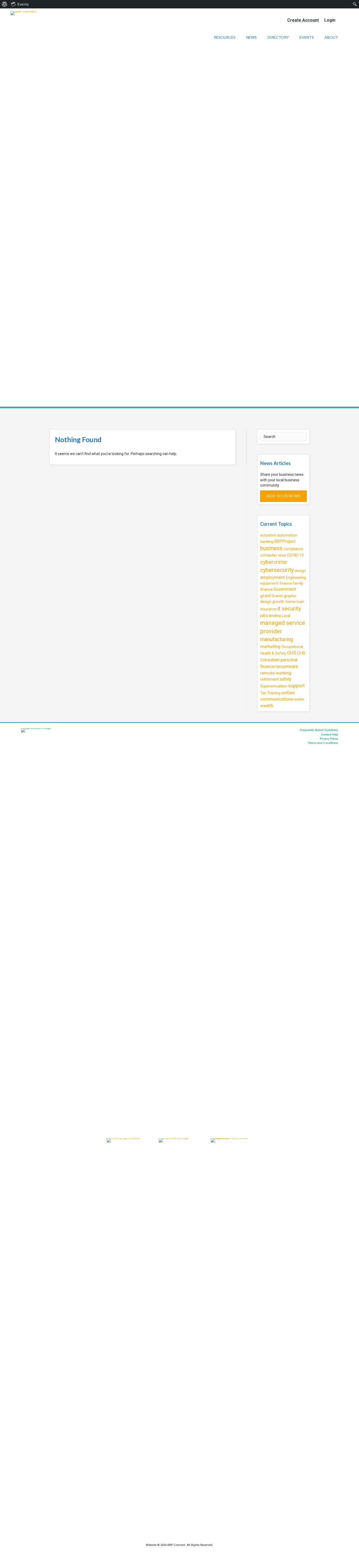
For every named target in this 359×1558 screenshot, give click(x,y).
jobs (264, 615)
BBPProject (284, 541)
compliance (293, 548)
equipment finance (276, 583)
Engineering (296, 577)
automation (287, 535)
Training (273, 693)
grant (265, 595)
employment (272, 577)
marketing (270, 646)
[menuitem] (4, 4)
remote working (275, 673)
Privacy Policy (329, 738)
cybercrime (273, 562)
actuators (268, 535)
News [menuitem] (251, 37)
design (300, 571)
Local (286, 616)
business (271, 548)
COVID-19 (295, 555)
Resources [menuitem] (224, 37)
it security (289, 608)
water (299, 699)
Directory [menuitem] (278, 37)
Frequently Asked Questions (319, 730)
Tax (263, 693)
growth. (278, 602)
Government (285, 589)
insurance (268, 609)
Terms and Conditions (323, 743)
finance (266, 589)
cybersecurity (277, 570)
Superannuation (273, 686)
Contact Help (329, 734)
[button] (283, 496)
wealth (266, 705)
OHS (291, 653)
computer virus (273, 555)
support (296, 686)
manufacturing (276, 639)
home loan (295, 601)
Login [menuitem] (329, 20)
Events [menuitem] (23, 4)
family (298, 583)
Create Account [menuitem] (303, 20)
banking (266, 541)
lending (275, 615)
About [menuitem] (331, 37)
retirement (269, 679)
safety (285, 679)
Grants (277, 596)
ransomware (286, 666)
